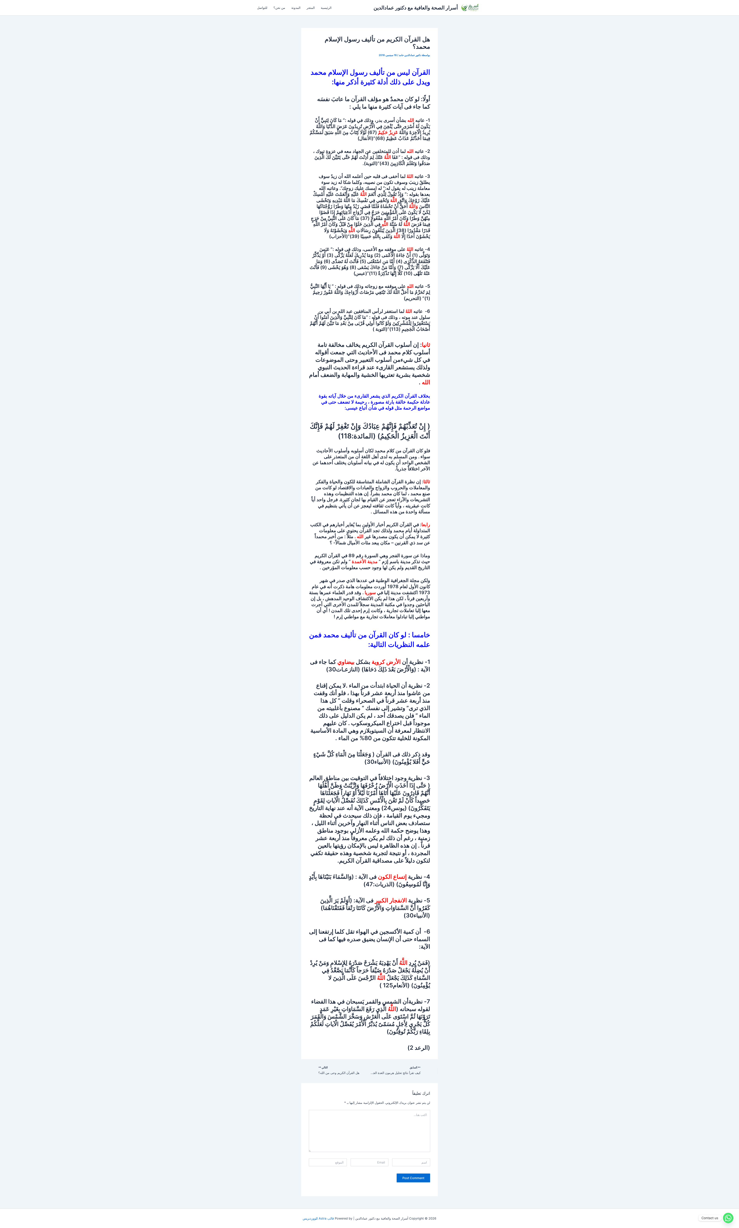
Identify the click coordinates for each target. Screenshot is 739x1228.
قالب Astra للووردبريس (318, 1218)
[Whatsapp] (728, 1218)
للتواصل (262, 8)
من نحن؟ (279, 8)
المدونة (295, 8)
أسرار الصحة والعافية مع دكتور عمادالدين (416, 8)
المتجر (311, 8)
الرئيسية (326, 8)
